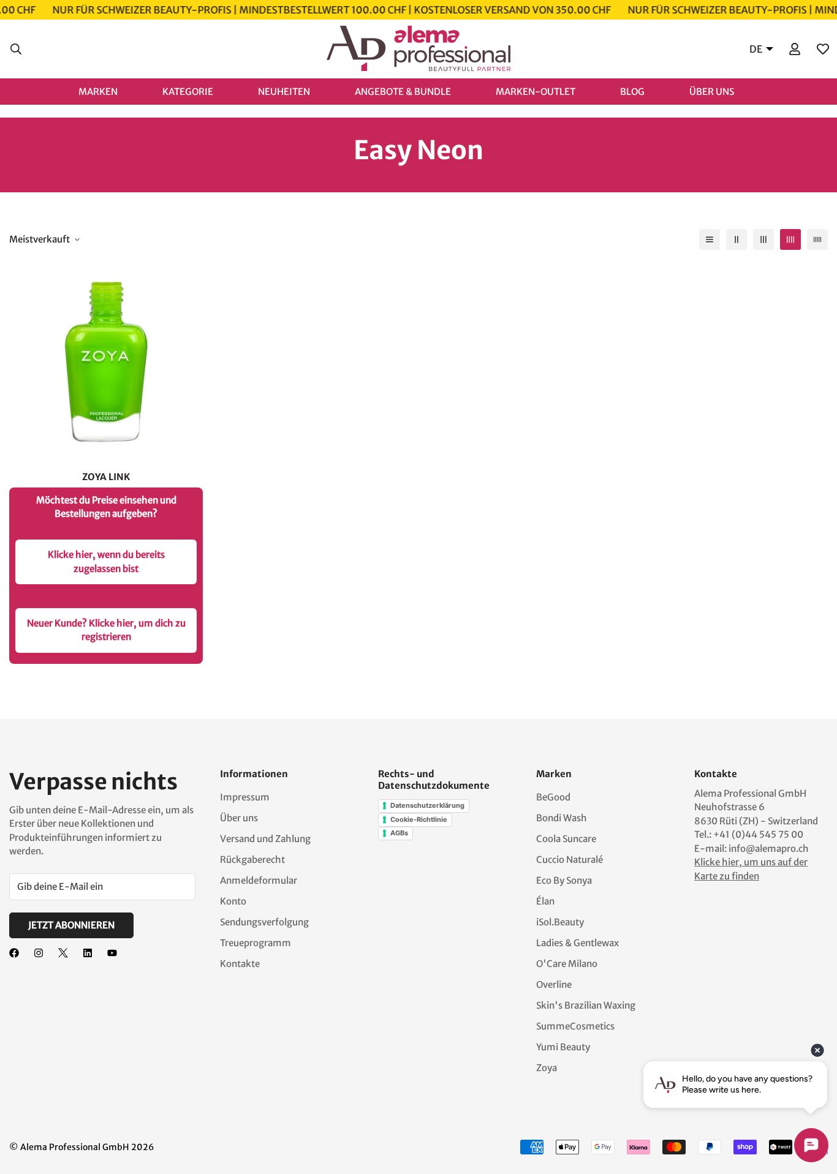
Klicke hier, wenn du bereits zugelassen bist (106, 561)
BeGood (553, 797)
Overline (554, 984)
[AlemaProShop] (418, 49)
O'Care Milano (566, 963)
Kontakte (240, 963)
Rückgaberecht (252, 859)
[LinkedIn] (88, 953)
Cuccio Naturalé (569, 859)
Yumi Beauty (563, 1047)
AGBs (399, 833)
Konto (233, 901)
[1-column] (709, 239)
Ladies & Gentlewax (577, 943)
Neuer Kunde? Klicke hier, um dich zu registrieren (106, 630)
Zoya (546, 1068)
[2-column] (736, 239)
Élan (545, 901)
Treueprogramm (255, 943)
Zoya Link (106, 477)
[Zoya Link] (106, 361)
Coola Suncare (566, 839)
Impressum (245, 797)
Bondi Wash (561, 818)
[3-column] (763, 239)
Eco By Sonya (564, 880)
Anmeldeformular (258, 880)
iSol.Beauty (560, 922)
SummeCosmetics (575, 1026)
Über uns (239, 818)
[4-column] (790, 239)
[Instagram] (39, 953)
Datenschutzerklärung (427, 805)
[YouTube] (112, 953)
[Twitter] (63, 953)
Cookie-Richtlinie (418, 819)
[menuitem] (110, 91)
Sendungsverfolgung (264, 922)
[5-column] (817, 239)
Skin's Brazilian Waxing (585, 1005)
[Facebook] (14, 953)
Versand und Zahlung (265, 839)
